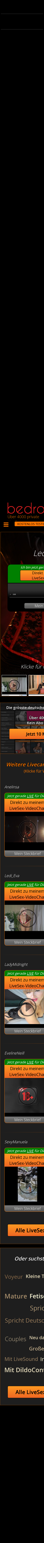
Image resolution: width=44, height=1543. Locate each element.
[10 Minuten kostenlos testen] (11, 522)
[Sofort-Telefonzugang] (13, 522)
